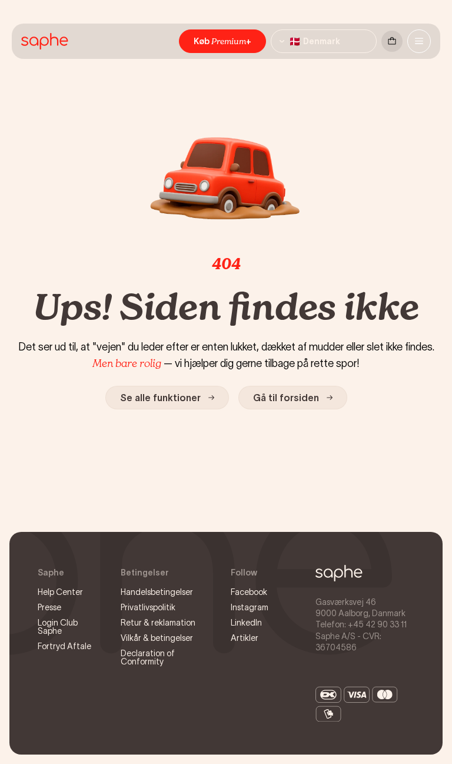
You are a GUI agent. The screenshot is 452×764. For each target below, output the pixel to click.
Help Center (60, 592)
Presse (49, 607)
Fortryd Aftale (64, 646)
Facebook (249, 592)
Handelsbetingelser (157, 592)
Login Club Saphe (58, 627)
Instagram (249, 607)
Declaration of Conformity (148, 657)
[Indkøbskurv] (392, 41)
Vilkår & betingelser (157, 638)
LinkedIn (246, 622)
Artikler (244, 638)
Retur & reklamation (158, 622)
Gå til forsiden (286, 397)
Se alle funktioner (160, 397)
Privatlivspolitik (148, 607)
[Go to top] (339, 573)
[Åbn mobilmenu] (419, 41)
